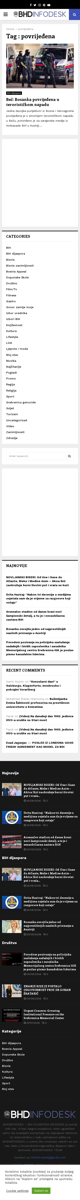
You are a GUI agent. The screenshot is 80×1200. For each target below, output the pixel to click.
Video (10, 426)
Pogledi (11, 372)
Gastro (11, 301)
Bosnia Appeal (16, 271)
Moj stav (12, 354)
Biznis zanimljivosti (20, 265)
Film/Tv (11, 289)
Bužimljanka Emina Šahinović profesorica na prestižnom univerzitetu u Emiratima (37, 702)
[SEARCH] (69, 456)
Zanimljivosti (15, 432)
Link (9, 342)
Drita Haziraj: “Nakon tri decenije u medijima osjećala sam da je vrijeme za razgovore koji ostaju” (38, 598)
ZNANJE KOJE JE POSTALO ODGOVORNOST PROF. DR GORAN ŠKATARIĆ (47, 989)
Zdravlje (11, 438)
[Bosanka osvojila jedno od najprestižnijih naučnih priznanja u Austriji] (12, 926)
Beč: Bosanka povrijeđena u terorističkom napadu (32, 101)
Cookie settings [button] (17, 1191)
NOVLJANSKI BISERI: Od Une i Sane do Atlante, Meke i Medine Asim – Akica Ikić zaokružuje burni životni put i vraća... (49, 790)
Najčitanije (13, 366)
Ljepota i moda (17, 348)
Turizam (12, 414)
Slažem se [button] (41, 1190)
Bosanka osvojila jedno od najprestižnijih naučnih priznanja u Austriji (48, 925)
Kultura (11, 331)
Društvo (11, 283)
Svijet (10, 408)
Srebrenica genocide (21, 402)
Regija (10, 384)
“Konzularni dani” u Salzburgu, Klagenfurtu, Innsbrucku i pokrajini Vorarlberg (33, 685)
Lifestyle (12, 337)
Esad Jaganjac (16, 742)
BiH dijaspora (14, 93)
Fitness (11, 295)
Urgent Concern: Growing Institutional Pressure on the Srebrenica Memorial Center (44, 1014)
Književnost (14, 325)
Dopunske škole (17, 277)
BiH (8, 247)
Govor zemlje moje (19, 307)
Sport (10, 396)
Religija (11, 390)
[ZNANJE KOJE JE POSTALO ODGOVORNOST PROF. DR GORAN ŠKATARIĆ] (12, 990)
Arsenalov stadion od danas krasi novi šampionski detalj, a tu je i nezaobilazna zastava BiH (35, 615)
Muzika (11, 360)
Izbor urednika (16, 313)
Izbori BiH (13, 319)
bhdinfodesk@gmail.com (48, 1157)
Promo (11, 378)
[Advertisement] (40, 183)
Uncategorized (16, 420)
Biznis (10, 259)
